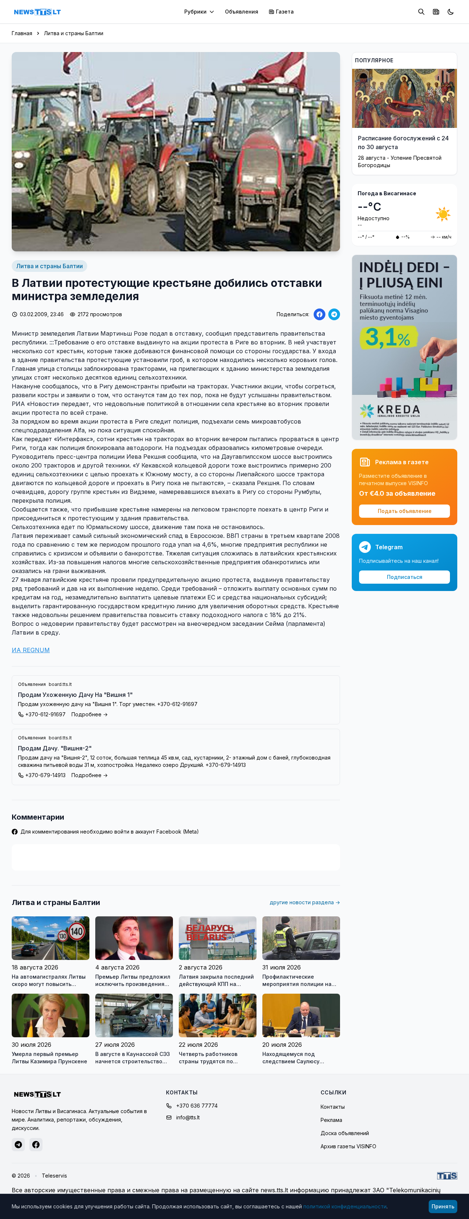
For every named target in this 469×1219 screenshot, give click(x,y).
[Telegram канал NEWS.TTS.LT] (18, 1144)
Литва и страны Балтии (73, 33)
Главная (22, 33)
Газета (285, 11)
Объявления (241, 11)
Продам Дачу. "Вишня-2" (55, 748)
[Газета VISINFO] (436, 11)
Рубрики (195, 11)
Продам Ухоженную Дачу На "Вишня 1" (75, 694)
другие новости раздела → (305, 902)
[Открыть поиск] (421, 11)
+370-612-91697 (45, 714)
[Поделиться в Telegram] (334, 314)
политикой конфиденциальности (345, 1206)
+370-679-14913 (45, 775)
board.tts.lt (60, 684)
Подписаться (404, 577)
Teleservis (54, 1175)
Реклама (331, 1120)
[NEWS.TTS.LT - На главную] (37, 12)
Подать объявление (405, 511)
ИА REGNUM (31, 650)
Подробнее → (89, 714)
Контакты (333, 1107)
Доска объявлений (345, 1133)
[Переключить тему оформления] (450, 11)
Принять (443, 1206)
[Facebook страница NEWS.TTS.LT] (36, 1144)
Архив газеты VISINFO (348, 1146)
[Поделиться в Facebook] (319, 314)
